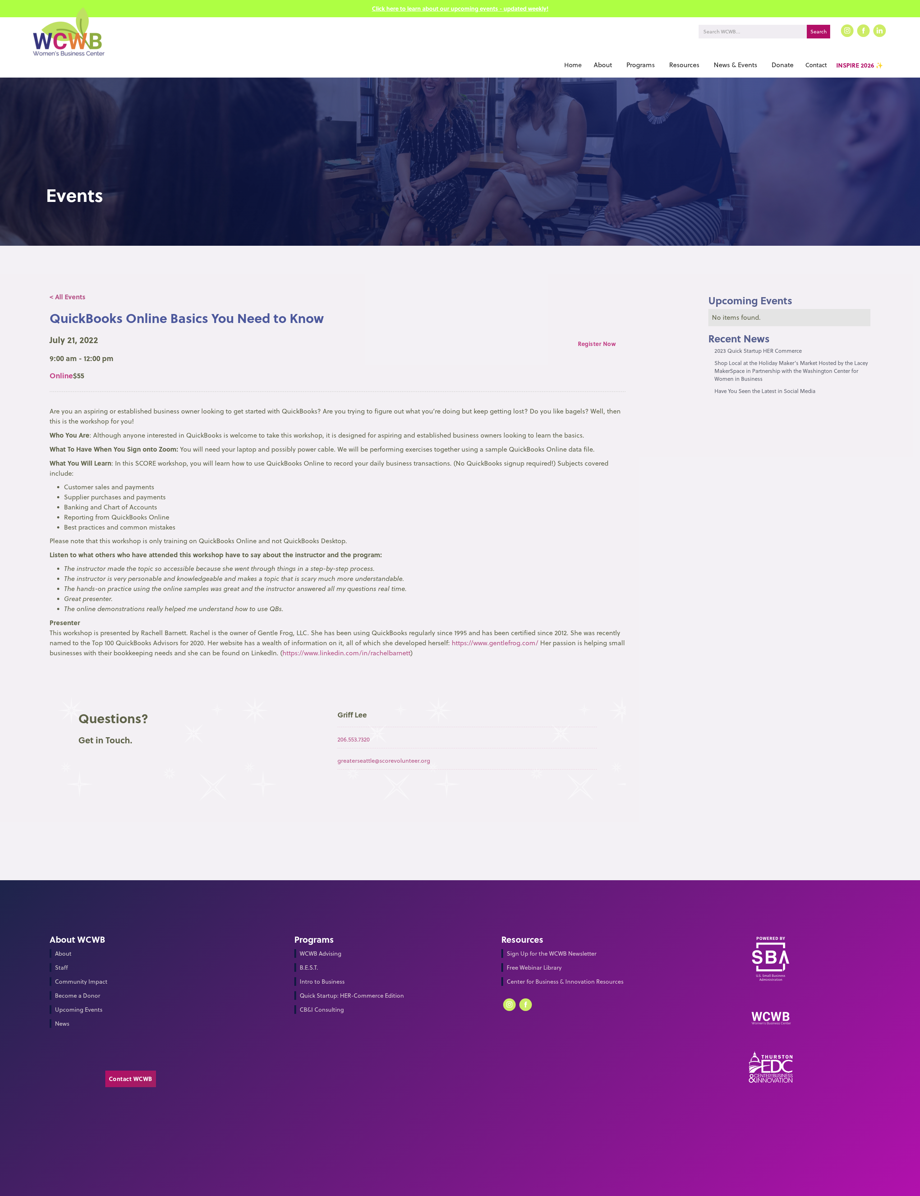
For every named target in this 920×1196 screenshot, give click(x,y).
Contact (816, 65)
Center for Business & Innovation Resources (565, 981)
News (62, 1024)
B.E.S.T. (309, 967)
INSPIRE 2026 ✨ (859, 65)
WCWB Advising (320, 953)
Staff (61, 967)
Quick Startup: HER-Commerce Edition (352, 995)
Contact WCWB (130, 1079)
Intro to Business (322, 981)
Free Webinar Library (534, 967)
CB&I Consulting (322, 1009)
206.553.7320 (353, 739)
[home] (68, 42)
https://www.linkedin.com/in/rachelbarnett (346, 652)
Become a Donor (77, 995)
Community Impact (81, 981)
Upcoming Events (78, 1009)
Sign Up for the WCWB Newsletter (552, 953)
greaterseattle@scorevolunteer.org (383, 761)
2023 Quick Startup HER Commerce (758, 351)
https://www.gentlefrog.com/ (495, 642)
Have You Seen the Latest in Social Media (764, 391)
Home (573, 65)
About (63, 953)
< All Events (68, 296)
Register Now (597, 344)
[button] (602, 65)
